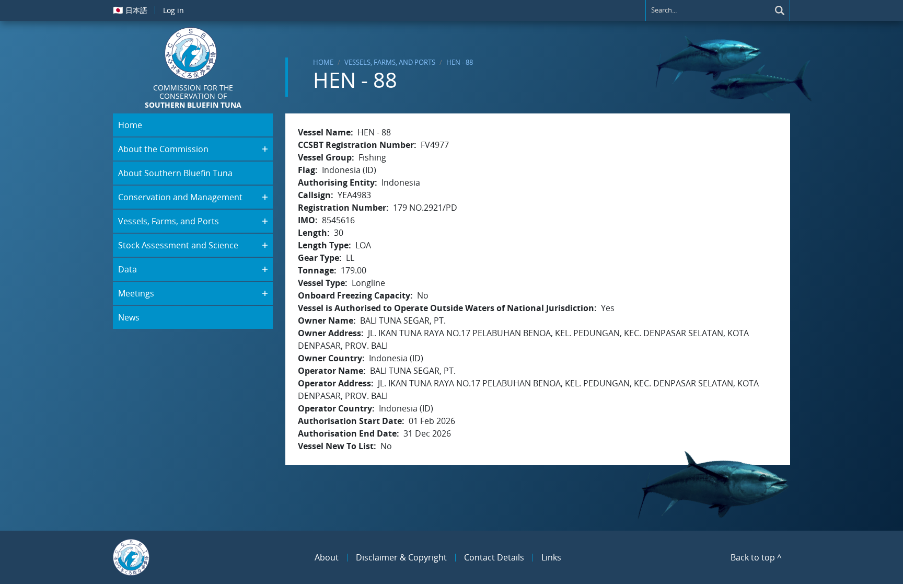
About (327, 557)
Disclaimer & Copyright (401, 557)
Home (323, 62)
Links (551, 557)
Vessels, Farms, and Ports (389, 62)
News (129, 317)
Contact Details (494, 557)
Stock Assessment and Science (178, 245)
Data (127, 269)
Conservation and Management (180, 197)
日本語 (130, 10)
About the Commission (163, 149)
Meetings (136, 293)
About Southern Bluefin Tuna (175, 173)
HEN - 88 (459, 62)
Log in (173, 10)
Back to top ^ (756, 557)
